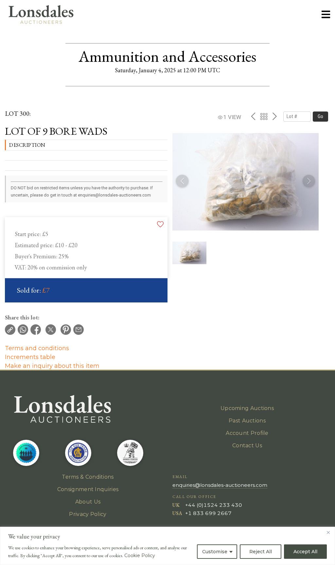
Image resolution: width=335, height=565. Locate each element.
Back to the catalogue (264, 116)
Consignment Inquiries (87, 489)
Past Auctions (247, 421)
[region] (167, 546)
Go (320, 116)
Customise (214, 552)
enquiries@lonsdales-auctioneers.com (219, 485)
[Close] (328, 532)
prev (253, 116)
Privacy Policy (87, 514)
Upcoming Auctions (247, 408)
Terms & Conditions (88, 477)
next (275, 116)
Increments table (30, 357)
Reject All (260, 552)
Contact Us (247, 445)
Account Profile (247, 433)
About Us (87, 502)
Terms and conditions (37, 348)
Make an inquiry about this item (52, 365)
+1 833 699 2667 (208, 513)
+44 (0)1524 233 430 (213, 505)
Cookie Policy (139, 555)
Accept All (305, 552)
